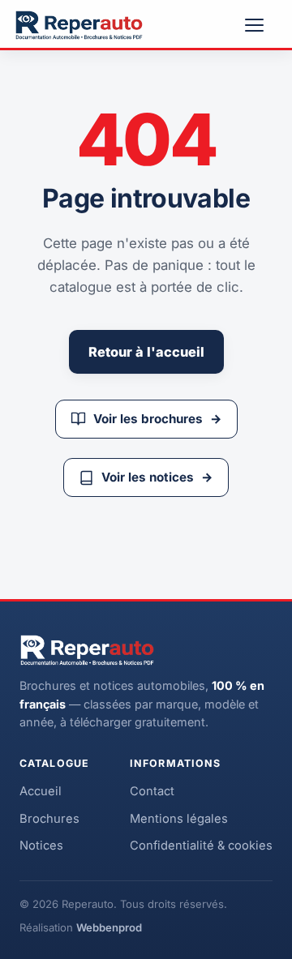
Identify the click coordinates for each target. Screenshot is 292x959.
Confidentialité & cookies (201, 845)
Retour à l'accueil (146, 352)
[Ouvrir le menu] (261, 25)
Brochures (49, 818)
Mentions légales (179, 818)
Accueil (40, 791)
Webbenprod (109, 927)
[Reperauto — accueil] (79, 25)
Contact (152, 791)
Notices (41, 845)
